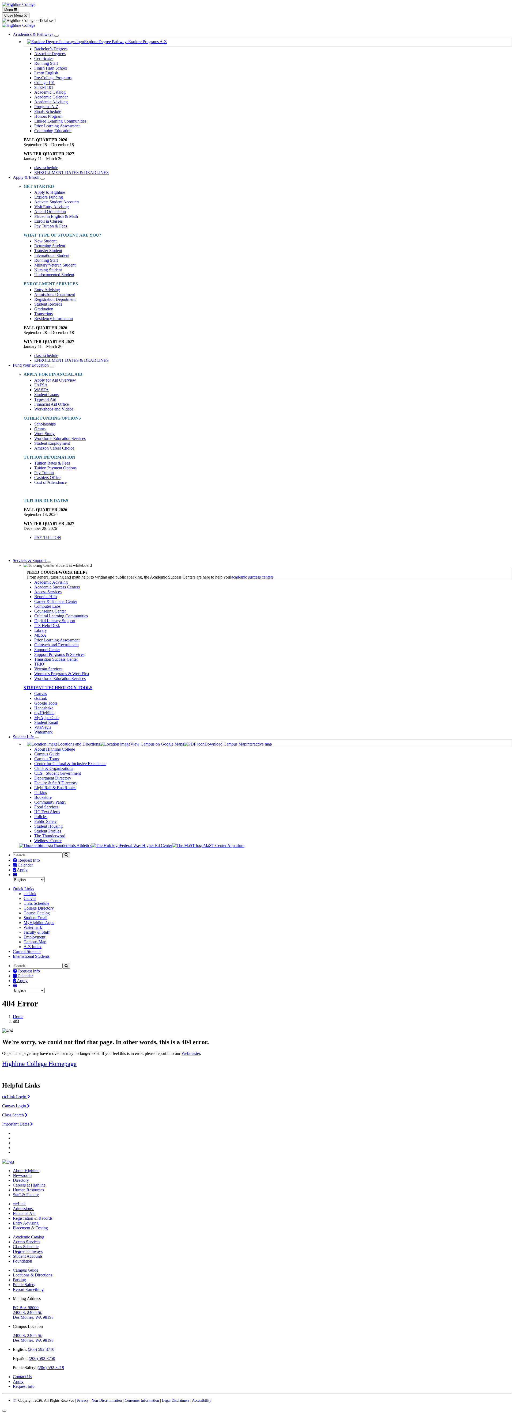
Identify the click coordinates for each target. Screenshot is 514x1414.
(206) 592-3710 (41, 1349)
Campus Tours (46, 759)
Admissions (23, 1208)
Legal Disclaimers (175, 1400)
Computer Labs (47, 606)
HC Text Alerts (47, 811)
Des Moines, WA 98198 (33, 1317)
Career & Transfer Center (55, 601)
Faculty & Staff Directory (55, 783)
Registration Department (54, 299)
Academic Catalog (50, 92)
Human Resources (28, 1190)
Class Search (13, 1115)
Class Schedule (36, 903)
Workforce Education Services (60, 438)
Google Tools (45, 703)
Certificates (43, 58)
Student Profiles (47, 831)
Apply (22, 870)
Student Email (46, 722)
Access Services (48, 592)
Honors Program (48, 116)
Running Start (46, 63)
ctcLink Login (14, 1096)
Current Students (27, 951)
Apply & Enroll (26, 177)
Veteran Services (48, 669)
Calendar (25, 865)
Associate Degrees (50, 53)
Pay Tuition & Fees (50, 226)
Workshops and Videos (53, 409)
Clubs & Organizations (53, 768)
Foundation (22, 1261)
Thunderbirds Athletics (72, 845)
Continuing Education (52, 130)
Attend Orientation (50, 211)
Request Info (28, 860)
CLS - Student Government (57, 773)
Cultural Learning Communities (61, 616)
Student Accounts (28, 1256)
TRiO (39, 664)
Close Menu (14, 15)
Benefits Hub (45, 596)
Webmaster (191, 1053)
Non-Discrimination (107, 1400)
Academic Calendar (51, 97)
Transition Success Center (56, 659)
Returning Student (49, 246)
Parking (40, 792)
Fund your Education (31, 365)
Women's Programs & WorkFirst (61, 673)
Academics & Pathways (33, 34)
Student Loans (46, 394)
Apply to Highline (49, 192)
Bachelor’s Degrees (50, 49)
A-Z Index (32, 946)
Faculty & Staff (37, 932)
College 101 (44, 82)
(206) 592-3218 (50, 1367)
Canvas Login (14, 1106)
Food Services (46, 807)
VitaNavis (42, 727)
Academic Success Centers (57, 587)
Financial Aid (24, 1213)
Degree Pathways (28, 1251)
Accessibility (201, 1400)
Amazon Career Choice (54, 448)
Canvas (40, 693)
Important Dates (16, 1124)
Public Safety (45, 821)
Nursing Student (48, 270)
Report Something (28, 1289)
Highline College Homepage (39, 1063)
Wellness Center (48, 840)
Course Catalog (37, 913)
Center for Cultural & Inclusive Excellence (70, 763)
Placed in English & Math (56, 216)
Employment (34, 937)
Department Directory (52, 778)
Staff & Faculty (26, 1194)
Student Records (48, 304)
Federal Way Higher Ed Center (146, 845)
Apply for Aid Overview (55, 380)
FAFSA (41, 385)
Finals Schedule (47, 111)
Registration (23, 1218)
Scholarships (45, 424)
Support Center (47, 649)
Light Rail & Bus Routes (55, 787)
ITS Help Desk (47, 625)
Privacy (83, 1400)
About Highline (26, 1170)
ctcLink (40, 698)
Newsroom (22, 1175)
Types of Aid (45, 399)
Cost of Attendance (50, 482)
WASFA (41, 389)
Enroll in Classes (48, 221)
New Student (45, 241)
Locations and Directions (79, 744)
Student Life (24, 737)
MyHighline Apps (39, 922)
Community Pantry (50, 802)
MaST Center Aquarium (223, 845)
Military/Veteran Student (54, 265)
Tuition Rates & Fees (52, 463)
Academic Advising (51, 102)
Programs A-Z (46, 106)
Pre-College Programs (52, 77)
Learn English (46, 73)
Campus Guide (47, 754)
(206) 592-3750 (42, 1358)
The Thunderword (49, 836)
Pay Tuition (44, 472)
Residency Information (53, 318)
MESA (40, 635)
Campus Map (35, 942)
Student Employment (52, 443)
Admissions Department (54, 294)
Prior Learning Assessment (57, 126)
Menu (9, 10)
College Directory (39, 908)
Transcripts (43, 313)
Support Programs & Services (59, 654)
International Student (51, 255)
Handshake (43, 708)
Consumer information (142, 1400)
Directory (21, 1180)
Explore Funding (48, 197)
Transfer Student (48, 250)
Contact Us (22, 1376)
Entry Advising (47, 289)
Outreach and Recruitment (56, 645)
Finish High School (50, 68)
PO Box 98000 (26, 1307)
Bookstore (43, 797)
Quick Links (23, 889)
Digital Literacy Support (54, 620)
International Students (31, 956)
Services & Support (30, 560)
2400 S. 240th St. (27, 1312)
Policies (40, 816)
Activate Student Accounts (56, 202)
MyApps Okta (46, 717)
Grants (40, 429)
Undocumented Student (54, 274)
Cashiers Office (47, 477)
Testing (42, 1228)
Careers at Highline (29, 1185)
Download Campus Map (225, 744)
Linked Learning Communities (60, 121)
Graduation (43, 309)
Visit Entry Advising (51, 206)
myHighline (44, 712)
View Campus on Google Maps (157, 744)
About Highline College (54, 749)
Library (40, 630)
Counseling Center (50, 611)
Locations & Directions (32, 1275)
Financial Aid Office (51, 404)
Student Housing (48, 826)
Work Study (44, 433)
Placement (21, 1228)
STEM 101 (43, 87)
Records (45, 1218)
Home (18, 1016)
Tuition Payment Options (55, 468)
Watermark (43, 732)
